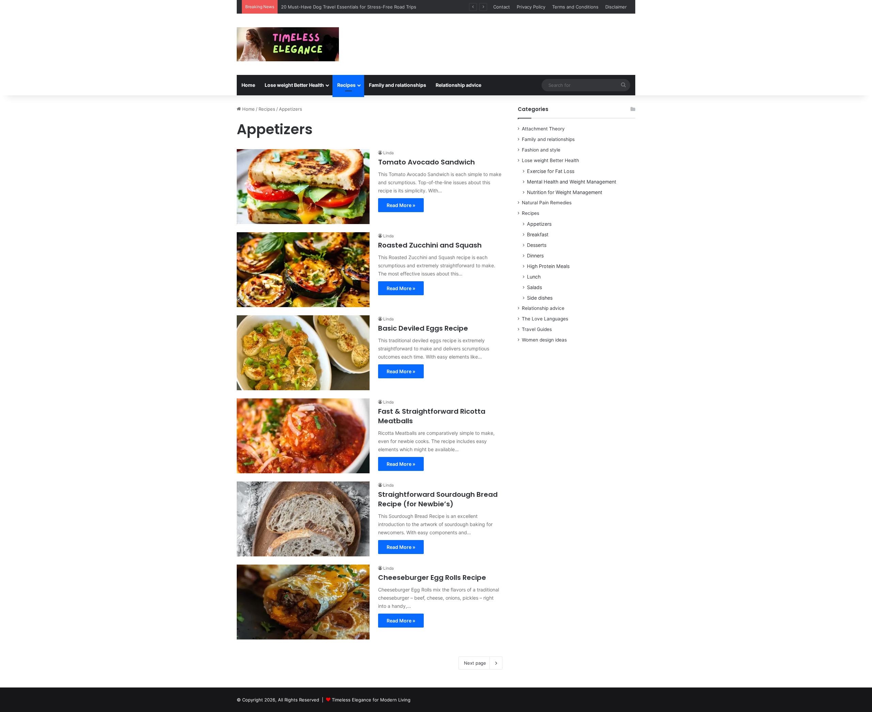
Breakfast (537, 234)
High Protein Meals (548, 266)
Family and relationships (397, 85)
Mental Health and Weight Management (571, 182)
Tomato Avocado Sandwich (426, 162)
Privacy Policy (531, 7)
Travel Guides (537, 329)
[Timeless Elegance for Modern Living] (288, 44)
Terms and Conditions (575, 7)
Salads (534, 287)
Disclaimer (616, 7)
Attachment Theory (543, 128)
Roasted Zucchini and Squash (430, 245)
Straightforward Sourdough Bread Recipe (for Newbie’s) (438, 499)
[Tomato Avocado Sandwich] (303, 186)
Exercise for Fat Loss (550, 171)
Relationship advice (458, 85)
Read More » (401, 205)
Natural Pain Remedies (547, 202)
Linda (388, 152)
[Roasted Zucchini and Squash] (303, 269)
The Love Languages (545, 318)
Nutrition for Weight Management (564, 192)
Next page (475, 663)
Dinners (535, 255)
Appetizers (539, 224)
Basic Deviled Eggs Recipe (423, 328)
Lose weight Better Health (294, 85)
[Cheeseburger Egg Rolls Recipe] (303, 602)
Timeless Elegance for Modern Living (371, 699)
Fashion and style (541, 150)
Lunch (534, 277)
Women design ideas (544, 340)
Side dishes (539, 298)
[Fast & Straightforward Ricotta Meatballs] (303, 435)
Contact (501, 7)
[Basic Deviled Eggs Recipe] (303, 352)
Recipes (346, 85)
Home (248, 85)
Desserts (536, 245)
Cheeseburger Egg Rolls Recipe (432, 577)
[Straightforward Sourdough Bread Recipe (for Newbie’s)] (303, 518)
